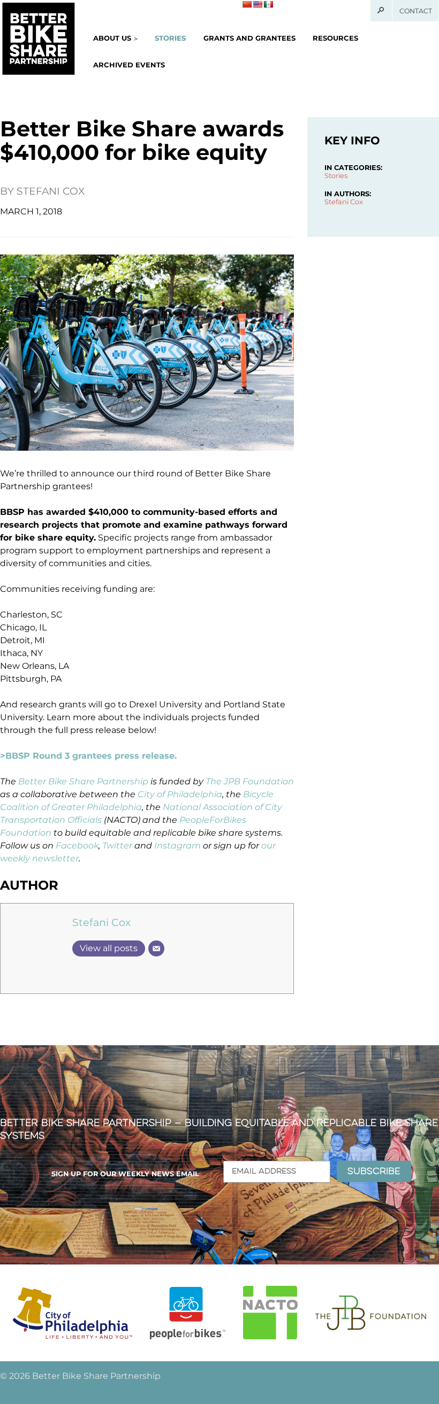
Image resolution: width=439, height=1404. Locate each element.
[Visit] (72, 1313)
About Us (112, 38)
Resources (335, 38)
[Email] (156, 948)
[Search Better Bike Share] (381, 10)
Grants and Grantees (249, 38)
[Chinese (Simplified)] (247, 4)
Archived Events (129, 64)
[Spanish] (268, 4)
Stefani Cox (51, 191)
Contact (415, 11)
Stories (170, 38)
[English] (257, 4)
